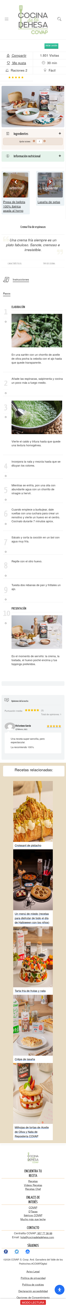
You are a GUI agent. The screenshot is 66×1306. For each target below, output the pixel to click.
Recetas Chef (33, 1189)
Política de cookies (33, 1284)
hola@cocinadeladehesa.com (37, 1237)
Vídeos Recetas (33, 1185)
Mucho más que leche (33, 1219)
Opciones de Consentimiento (33, 1297)
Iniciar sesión (51, 45)
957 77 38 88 (44, 1233)
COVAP (33, 1207)
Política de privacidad (33, 1278)
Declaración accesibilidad (33, 1291)
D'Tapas (33, 1211)
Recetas (33, 1181)
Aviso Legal (33, 1271)
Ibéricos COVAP (33, 1215)
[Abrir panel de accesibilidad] (59, 1290)
